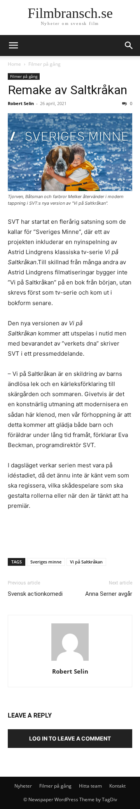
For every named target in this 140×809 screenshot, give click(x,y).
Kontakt (117, 786)
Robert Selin (21, 103)
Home (14, 64)
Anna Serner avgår (108, 593)
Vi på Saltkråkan (86, 562)
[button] (129, 45)
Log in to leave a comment (70, 738)
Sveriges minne (45, 562)
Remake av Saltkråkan (67, 89)
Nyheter (23, 786)
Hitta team (90, 786)
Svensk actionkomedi (35, 593)
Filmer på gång (44, 64)
